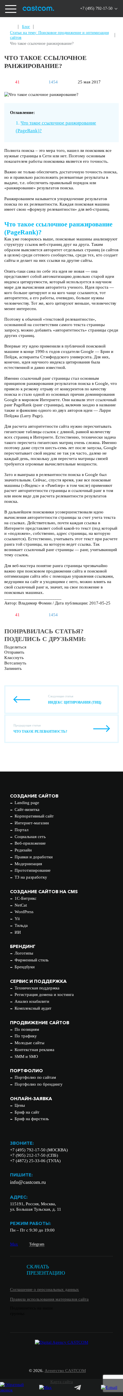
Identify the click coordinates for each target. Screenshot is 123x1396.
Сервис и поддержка (38, 981)
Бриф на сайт (27, 1112)
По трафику (26, 1036)
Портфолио (26, 1070)
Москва (85, 26)
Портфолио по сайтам (35, 1077)
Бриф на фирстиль (32, 1118)
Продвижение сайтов (39, 1022)
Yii (17, 918)
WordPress (24, 911)
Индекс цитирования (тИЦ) (74, 702)
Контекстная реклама (34, 1049)
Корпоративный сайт (34, 816)
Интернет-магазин (32, 823)
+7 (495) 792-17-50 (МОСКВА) (39, 1150)
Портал (21, 829)
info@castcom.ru (28, 1182)
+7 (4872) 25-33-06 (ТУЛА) (35, 1160)
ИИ (18, 932)
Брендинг (22, 946)
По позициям (27, 1029)
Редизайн (23, 850)
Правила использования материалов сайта (49, 1299)
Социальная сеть (30, 836)
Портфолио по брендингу (39, 1084)
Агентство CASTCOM (65, 1370)
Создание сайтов (34, 796)
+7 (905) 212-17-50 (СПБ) (34, 1155)
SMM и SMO (26, 1056)
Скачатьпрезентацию (46, 1270)
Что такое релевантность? (40, 732)
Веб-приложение (30, 843)
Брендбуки (25, 967)
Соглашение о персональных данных (44, 1289)
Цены (20, 1105)
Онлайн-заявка (31, 1098)
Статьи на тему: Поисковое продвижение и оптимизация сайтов (59, 35)
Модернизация (28, 863)
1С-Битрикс (26, 898)
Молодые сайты (29, 1043)
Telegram (36, 1244)
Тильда (21, 925)
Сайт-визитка (27, 809)
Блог (26, 27)
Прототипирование (33, 870)
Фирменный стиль (32, 960)
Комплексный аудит (33, 1008)
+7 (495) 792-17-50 (96, 8)
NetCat (21, 905)
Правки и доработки (34, 857)
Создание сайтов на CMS (44, 891)
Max (14, 1244)
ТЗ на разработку (31, 877)
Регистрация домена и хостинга (44, 994)
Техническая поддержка (37, 988)
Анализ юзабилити (32, 1001)
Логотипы (24, 953)
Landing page (27, 802)
